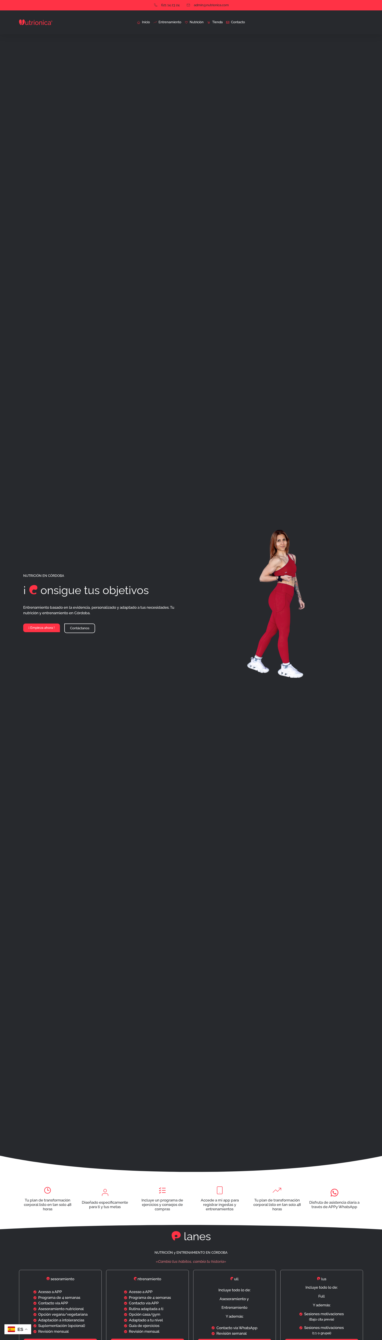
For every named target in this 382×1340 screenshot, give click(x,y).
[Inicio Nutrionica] (35, 22)
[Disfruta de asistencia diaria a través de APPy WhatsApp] (334, 1192)
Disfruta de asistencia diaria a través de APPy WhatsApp (334, 1204)
